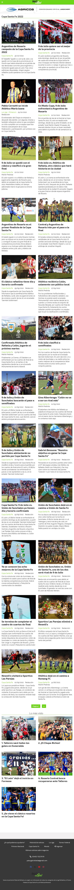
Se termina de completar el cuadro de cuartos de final (17, 623)
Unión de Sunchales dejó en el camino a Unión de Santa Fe (55, 506)
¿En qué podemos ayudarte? (14, 842)
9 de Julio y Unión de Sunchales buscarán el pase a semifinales (18, 400)
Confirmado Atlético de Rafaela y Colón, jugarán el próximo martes (16, 345)
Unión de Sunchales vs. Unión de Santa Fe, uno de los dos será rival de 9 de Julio (54, 569)
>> (44, 706)
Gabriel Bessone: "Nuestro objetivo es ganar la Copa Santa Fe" (53, 453)
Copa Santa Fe (7, 56)
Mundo (46, 846)
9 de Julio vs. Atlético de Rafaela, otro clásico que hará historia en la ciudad (54, 165)
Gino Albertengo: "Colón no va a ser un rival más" (54, 399)
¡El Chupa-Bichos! (50, 742)
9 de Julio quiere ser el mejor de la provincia (54, 47)
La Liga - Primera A (9, 112)
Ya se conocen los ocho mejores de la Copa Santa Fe (17, 568)
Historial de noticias (37, 842)
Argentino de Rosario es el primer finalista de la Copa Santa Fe (16, 227)
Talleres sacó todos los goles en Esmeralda (15, 744)
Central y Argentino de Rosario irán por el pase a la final (53, 227)
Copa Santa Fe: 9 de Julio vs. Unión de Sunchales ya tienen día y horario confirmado (18, 507)
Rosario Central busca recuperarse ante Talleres (52, 779)
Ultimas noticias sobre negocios (37, 850)
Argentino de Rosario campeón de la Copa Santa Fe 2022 (18, 49)
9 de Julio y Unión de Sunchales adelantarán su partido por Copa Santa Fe (16, 453)
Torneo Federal (64, 842)
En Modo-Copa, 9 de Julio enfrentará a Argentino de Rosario (53, 108)
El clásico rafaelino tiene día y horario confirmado (18, 283)
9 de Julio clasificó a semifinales (49, 344)
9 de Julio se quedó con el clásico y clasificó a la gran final (16, 165)
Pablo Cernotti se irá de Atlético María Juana (15, 107)
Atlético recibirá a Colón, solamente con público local (53, 283)
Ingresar (59, 846)
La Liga (51, 842)
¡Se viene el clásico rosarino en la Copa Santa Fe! (18, 815)
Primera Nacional (17, 846)
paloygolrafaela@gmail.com (37, 860)
